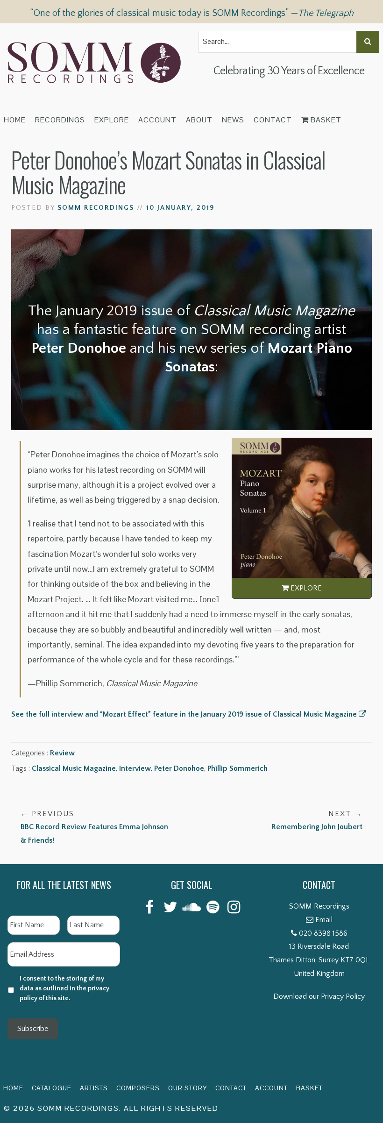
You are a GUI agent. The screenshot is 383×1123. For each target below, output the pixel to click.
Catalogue (51, 1088)
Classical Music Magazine (74, 768)
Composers (138, 1088)
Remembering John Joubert (316, 821)
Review (62, 753)
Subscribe (32, 1028)
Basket (325, 120)
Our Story (187, 1088)
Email (324, 920)
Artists (94, 1088)
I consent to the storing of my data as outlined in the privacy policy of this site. (64, 988)
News (233, 120)
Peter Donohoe (179, 768)
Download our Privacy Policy (319, 996)
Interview (135, 768)
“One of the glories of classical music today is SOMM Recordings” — (192, 13)
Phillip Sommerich (237, 768)
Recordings (60, 120)
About (199, 120)
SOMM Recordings (95, 208)
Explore (111, 120)
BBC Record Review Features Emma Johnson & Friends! (94, 827)
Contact (273, 120)
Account (157, 120)
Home (15, 120)
